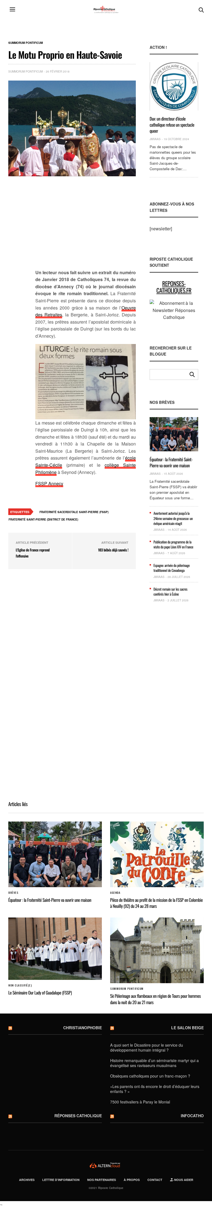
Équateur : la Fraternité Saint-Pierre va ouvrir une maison (171, 462)
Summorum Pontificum (25, 42)
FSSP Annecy (49, 483)
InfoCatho (192, 1115)
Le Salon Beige (187, 1027)
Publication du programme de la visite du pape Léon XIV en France (173, 544)
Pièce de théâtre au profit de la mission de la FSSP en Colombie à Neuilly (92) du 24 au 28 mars (156, 903)
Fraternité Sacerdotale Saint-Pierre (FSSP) (73, 512)
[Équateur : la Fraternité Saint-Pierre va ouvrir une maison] (174, 434)
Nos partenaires (101, 1180)
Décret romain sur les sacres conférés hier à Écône (170, 591)
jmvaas (155, 139)
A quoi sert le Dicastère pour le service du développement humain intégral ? (146, 1047)
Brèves (13, 892)
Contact (154, 1180)
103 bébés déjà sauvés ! (113, 550)
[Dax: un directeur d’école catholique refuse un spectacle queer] (174, 86)
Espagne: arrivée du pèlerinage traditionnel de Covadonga (171, 567)
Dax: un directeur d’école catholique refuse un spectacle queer (172, 124)
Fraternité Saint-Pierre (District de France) (43, 519)
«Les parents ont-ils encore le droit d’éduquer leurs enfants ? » (154, 1089)
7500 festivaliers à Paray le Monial (140, 1102)
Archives (27, 1180)
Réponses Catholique (78, 1115)
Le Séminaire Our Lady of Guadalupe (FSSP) (40, 992)
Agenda (115, 892)
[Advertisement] (85, 226)
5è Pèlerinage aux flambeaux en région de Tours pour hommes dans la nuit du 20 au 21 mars (155, 999)
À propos (132, 1180)
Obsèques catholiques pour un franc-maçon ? (150, 1076)
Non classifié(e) (20, 985)
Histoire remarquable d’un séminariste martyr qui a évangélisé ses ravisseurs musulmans (154, 1063)
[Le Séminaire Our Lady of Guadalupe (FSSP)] (55, 949)
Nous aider (183, 1180)
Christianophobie (82, 1027)
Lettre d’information (61, 1180)
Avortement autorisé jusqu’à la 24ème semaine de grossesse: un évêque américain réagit (173, 518)
